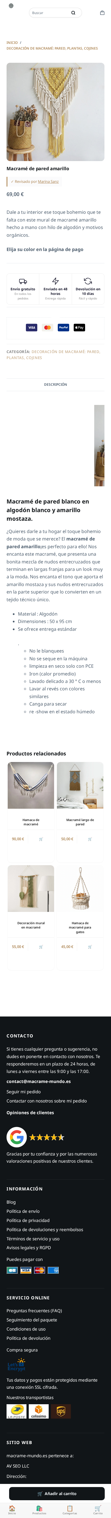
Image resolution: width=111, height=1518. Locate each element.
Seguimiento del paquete (32, 1320)
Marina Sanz (48, 181)
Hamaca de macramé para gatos (80, 927)
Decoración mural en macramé (31, 925)
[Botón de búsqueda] (73, 12)
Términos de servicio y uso (33, 1238)
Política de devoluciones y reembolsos (45, 1229)
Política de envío (23, 1211)
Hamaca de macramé (30, 822)
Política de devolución (28, 1338)
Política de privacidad (28, 1220)
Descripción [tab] (55, 384)
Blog (11, 1202)
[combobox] (49, 12)
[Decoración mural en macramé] (31, 888)
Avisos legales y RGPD (29, 1247)
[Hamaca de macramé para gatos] (80, 888)
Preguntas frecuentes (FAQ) (34, 1310)
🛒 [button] (41, 839)
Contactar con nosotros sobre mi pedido (47, 1101)
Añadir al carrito (61, 1493)
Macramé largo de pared (80, 822)
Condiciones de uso (26, 1329)
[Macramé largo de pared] (80, 785)
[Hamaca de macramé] (31, 785)
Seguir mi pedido (24, 1091)
